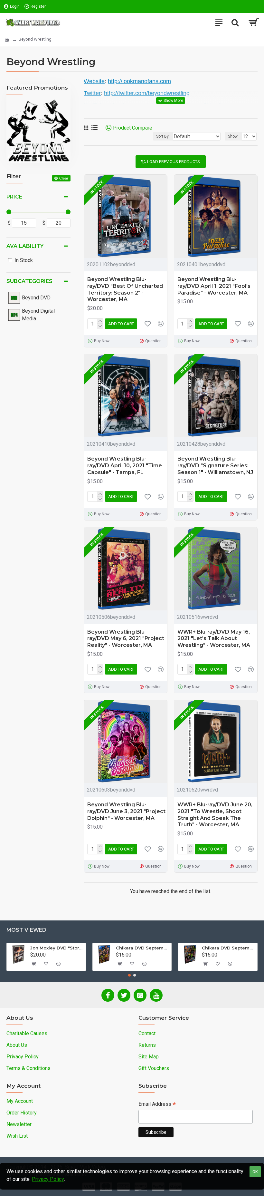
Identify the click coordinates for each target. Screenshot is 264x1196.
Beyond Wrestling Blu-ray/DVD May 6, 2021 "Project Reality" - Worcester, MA (125, 638)
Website (94, 81)
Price (14, 197)
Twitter (92, 93)
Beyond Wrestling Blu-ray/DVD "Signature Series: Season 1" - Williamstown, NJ (215, 465)
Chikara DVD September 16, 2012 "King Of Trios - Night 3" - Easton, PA (228, 947)
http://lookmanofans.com (139, 81)
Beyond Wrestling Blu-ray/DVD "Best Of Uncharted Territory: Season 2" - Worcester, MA (125, 289)
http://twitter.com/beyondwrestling (147, 93)
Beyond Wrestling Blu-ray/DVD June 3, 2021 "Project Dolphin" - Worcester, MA (126, 811)
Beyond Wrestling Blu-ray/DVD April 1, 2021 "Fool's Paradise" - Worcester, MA (213, 286)
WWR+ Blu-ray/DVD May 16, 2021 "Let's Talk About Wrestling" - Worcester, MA (213, 638)
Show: (233, 136)
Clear (64, 178)
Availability (24, 246)
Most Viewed (26, 930)
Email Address (157, 1104)
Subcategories (29, 281)
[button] (129, 975)
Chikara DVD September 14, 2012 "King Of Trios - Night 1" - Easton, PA (142, 947)
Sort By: (163, 136)
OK (255, 1171)
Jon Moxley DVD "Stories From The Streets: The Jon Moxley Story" (56, 947)
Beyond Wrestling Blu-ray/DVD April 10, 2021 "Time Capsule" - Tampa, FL (124, 465)
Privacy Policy (48, 1179)
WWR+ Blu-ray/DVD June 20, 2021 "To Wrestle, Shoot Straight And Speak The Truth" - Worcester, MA (214, 815)
